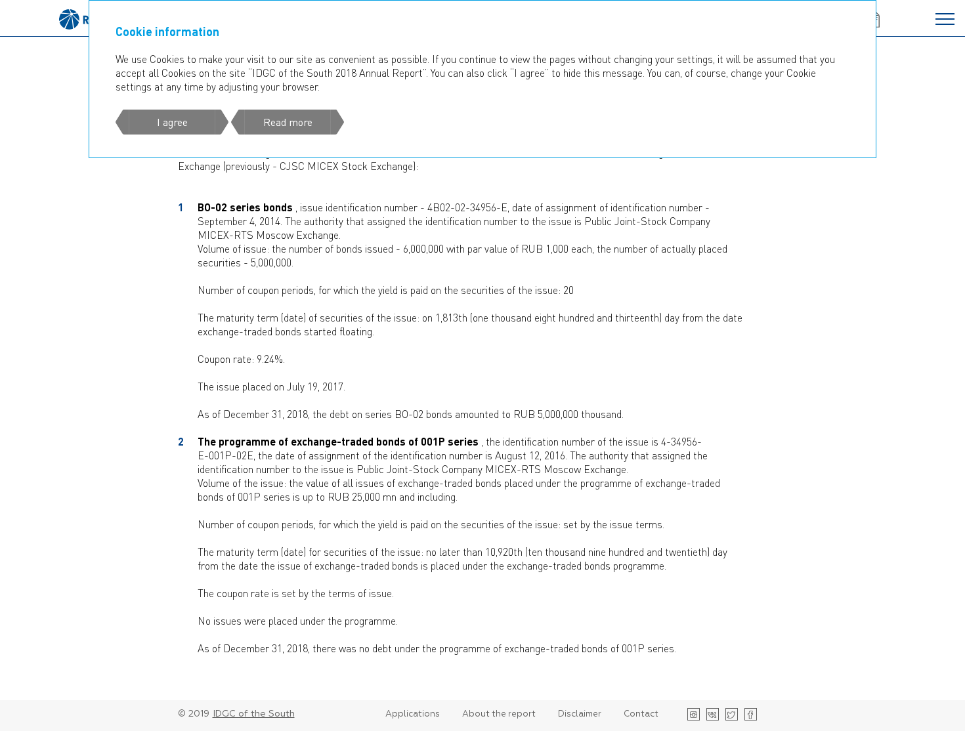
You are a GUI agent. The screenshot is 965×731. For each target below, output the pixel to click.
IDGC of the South (254, 714)
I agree (172, 122)
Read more (287, 122)
